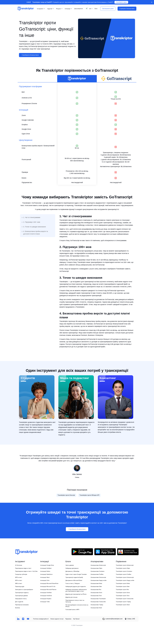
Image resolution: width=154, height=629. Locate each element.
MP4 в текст (18, 580)
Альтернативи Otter (96, 586)
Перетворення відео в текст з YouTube (26, 571)
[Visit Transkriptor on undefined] (18, 618)
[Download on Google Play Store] (82, 551)
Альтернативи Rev (96, 589)
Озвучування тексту (21, 598)
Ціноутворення (78, 8)
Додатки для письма (71, 597)
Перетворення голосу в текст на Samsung (75, 601)
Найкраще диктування (72, 568)
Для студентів (19, 601)
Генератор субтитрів (21, 574)
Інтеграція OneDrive (46, 595)
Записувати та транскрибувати (24, 589)
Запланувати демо (108, 8)
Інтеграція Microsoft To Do (47, 586)
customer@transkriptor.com (113, 619)
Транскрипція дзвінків (21, 595)
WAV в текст (18, 583)
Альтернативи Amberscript (98, 565)
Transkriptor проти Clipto (123, 568)
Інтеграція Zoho (44, 580)
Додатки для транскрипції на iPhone (76, 594)
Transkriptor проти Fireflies (123, 574)
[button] (89, 8)
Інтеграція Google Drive (47, 565)
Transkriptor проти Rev (122, 589)
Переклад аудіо (19, 586)
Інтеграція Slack (45, 577)
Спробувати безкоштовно (30, 55)
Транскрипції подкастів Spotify (74, 577)
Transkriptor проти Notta (123, 583)
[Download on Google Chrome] (128, 551)
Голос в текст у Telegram (73, 583)
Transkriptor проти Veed (123, 604)
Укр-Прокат (76, 619)
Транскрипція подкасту (22, 592)
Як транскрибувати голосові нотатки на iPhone (77, 605)
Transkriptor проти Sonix (123, 592)
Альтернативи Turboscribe (98, 601)
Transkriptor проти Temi (122, 595)
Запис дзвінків (70, 565)
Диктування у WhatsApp (72, 571)
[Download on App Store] (105, 551)
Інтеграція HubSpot (45, 568)
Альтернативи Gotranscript (98, 577)
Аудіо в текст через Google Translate (76, 574)
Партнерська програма (22, 604)
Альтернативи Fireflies (97, 574)
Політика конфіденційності (41, 619)
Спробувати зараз (121, 2)
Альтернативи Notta (96, 583)
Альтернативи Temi (96, 595)
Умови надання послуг (57, 619)
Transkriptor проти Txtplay (123, 601)
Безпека (17, 607)
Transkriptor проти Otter (123, 586)
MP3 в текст (18, 577)
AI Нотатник (18, 565)
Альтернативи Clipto (96, 568)
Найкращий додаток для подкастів (76, 586)
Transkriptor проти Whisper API (89, 495)
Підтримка (68, 619)
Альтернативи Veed (96, 607)
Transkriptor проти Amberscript (125, 565)
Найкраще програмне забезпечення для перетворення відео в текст (76, 590)
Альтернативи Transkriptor (98, 598)
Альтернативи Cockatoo (97, 571)
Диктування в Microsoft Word (74, 580)
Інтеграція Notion (45, 571)
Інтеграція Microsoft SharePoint (49, 583)
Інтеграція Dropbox (45, 598)
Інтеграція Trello (45, 601)
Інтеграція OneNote (46, 592)
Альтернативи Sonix (96, 592)
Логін (95, 8)
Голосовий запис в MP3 (72, 609)
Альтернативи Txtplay (97, 604)
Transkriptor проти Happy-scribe (125, 580)
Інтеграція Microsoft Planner (48, 589)
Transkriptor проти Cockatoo (124, 571)
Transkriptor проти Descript (66, 495)
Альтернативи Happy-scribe (98, 580)
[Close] (152, 2)
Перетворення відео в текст (23, 568)
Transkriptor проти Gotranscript (125, 577)
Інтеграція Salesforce (46, 574)
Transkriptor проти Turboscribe (124, 598)
